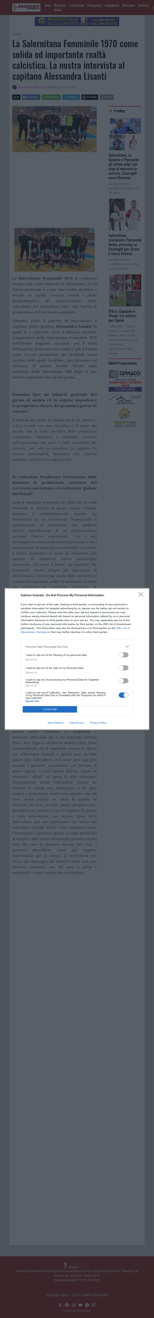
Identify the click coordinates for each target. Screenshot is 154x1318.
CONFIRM (50, 709)
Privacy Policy (98, 722)
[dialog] (77, 659)
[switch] (123, 654)
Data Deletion (56, 722)
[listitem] (77, 647)
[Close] (142, 595)
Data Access (77, 722)
